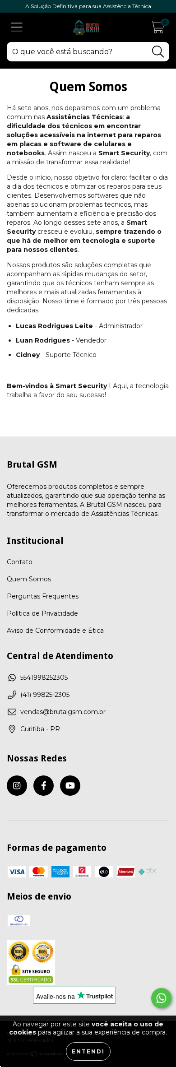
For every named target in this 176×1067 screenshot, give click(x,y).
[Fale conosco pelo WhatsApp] (161, 998)
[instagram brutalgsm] (17, 785)
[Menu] (17, 27)
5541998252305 (44, 677)
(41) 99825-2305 (44, 695)
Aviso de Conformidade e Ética (55, 630)
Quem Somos (29, 579)
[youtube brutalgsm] (70, 785)
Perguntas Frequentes (43, 596)
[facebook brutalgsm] (43, 785)
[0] (157, 30)
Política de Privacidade (42, 613)
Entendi (88, 1051)
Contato (19, 562)
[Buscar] (158, 51)
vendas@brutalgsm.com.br (63, 712)
